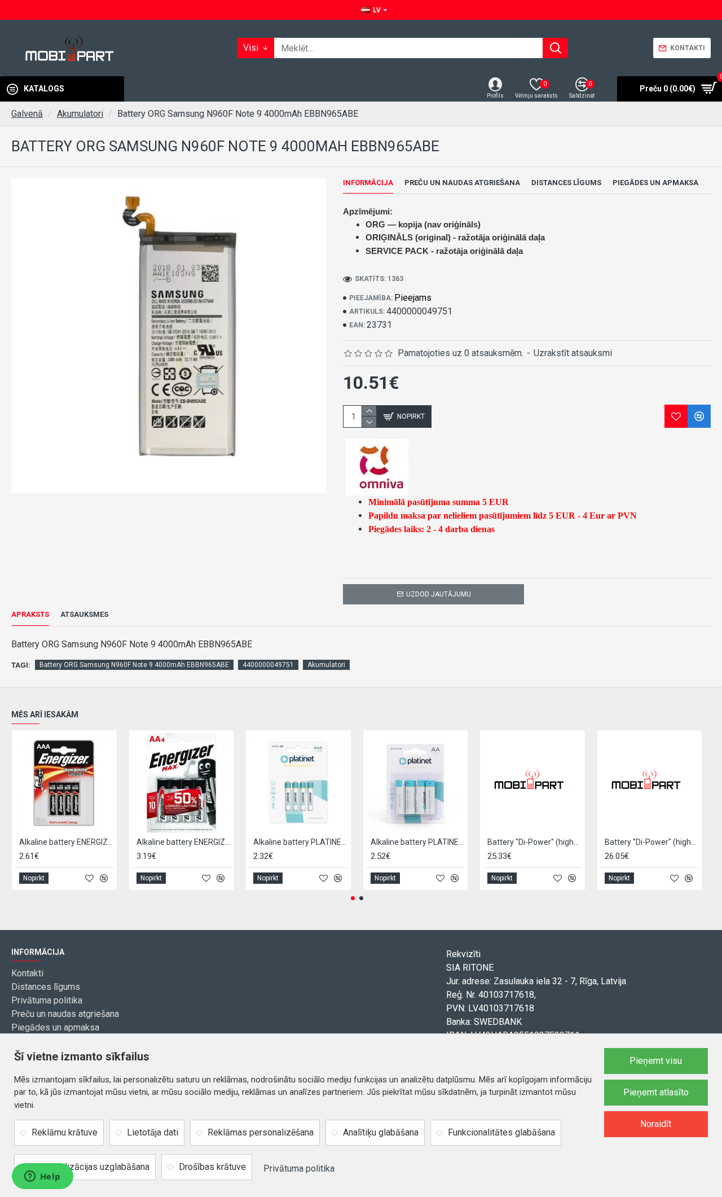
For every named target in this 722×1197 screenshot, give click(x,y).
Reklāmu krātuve (65, 1132)
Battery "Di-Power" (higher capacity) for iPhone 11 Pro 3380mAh (534, 842)
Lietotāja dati (152, 1132)
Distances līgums (566, 182)
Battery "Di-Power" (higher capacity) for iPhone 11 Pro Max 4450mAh (652, 842)
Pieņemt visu (655, 1060)
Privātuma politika (298, 1168)
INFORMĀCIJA (368, 182)
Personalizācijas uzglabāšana (90, 1166)
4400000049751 (268, 665)
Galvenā (27, 113)
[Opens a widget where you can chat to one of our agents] (42, 1177)
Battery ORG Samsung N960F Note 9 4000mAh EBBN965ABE (134, 665)
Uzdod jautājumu (438, 594)
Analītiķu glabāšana (381, 1132)
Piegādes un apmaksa (655, 182)
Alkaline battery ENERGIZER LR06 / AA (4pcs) (184, 842)
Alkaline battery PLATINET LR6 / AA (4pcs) (418, 842)
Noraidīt (655, 1124)
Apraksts (30, 614)
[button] (353, 898)
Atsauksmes (84, 614)
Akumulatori (80, 113)
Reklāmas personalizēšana (261, 1132)
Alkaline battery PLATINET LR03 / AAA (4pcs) (300, 842)
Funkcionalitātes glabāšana (501, 1132)
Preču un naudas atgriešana (462, 182)
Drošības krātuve (212, 1166)
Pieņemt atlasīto (656, 1092)
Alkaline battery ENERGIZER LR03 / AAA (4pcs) (66, 842)
